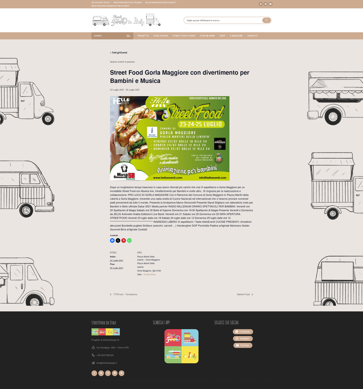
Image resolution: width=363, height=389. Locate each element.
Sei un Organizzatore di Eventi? (160, 2)
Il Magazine (236, 36)
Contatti (252, 36)
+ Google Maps (149, 274)
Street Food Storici (184, 36)
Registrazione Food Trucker (128, 2)
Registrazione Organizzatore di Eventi (110, 6)
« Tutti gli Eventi (118, 52)
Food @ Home (207, 36)
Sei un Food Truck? (100, 2)
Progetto (143, 36)
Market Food (243, 294)
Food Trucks (161, 36)
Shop (222, 36)
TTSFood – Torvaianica (125, 294)
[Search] (266, 20)
